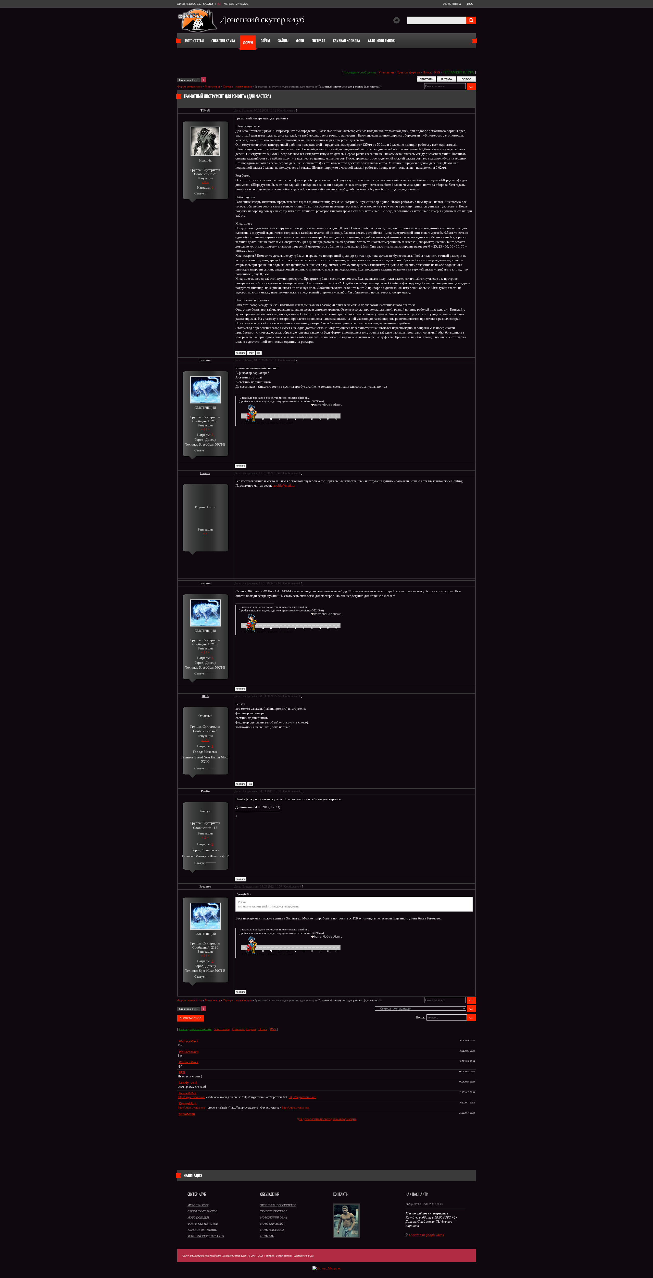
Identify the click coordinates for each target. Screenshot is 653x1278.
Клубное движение (202, 1229)
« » (205, 533)
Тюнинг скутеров (273, 1211)
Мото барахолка (272, 1223)
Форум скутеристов (189, 86)
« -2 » (205, 740)
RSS (219, 3)
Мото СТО (267, 1235)
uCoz (310, 1255)
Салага (205, 473)
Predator (205, 360)
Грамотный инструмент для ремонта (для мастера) (286, 86)
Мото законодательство (205, 1235)
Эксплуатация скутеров (278, 1205)
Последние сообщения (359, 72)
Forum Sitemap (284, 1255)
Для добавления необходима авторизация (326, 1119)
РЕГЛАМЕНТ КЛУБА (458, 72)
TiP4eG (205, 110)
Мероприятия (197, 1205)
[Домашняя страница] (251, 353)
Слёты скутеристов (202, 1211)
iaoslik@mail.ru (283, 485)
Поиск (427, 72)
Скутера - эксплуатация (237, 86)
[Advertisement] (326, 1140)
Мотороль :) (212, 86)
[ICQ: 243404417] (250, 784)
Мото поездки (198, 1217)
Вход (470, 3)
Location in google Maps (426, 1235)
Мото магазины (272, 1229)
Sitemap (270, 1255)
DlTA (205, 696)
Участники (386, 72)
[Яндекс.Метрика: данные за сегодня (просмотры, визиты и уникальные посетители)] (326, 1268)
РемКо (205, 791)
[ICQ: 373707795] (259, 353)
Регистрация (452, 3)
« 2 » (205, 837)
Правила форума (408, 72)
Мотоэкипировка (273, 1217)
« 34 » (205, 429)
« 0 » (205, 182)
